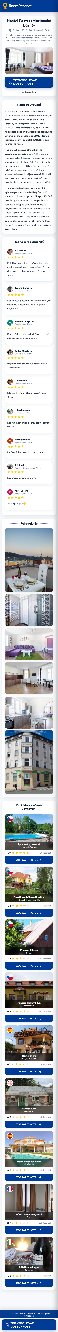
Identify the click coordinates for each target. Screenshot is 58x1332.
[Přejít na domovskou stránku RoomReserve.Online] (17, 6)
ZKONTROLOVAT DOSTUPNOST (22, 1324)
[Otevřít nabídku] (52, 6)
